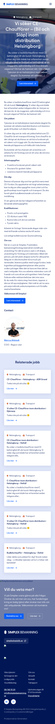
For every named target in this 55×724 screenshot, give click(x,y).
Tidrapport (32, 683)
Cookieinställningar (25, 712)
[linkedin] (6, 701)
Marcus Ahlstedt (11, 340)
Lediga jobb (9, 679)
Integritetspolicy (38, 709)
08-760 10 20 (9, 690)
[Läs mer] (27, 381)
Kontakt (31, 679)
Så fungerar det (10, 676)
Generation (22, 719)
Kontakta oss (12, 616)
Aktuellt (31, 676)
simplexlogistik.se (14, 641)
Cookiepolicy (9, 712)
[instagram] (13, 701)
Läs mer (33, 616)
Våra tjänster (9, 672)
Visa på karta (33, 696)
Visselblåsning (10, 683)
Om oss (31, 672)
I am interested (26, 83)
